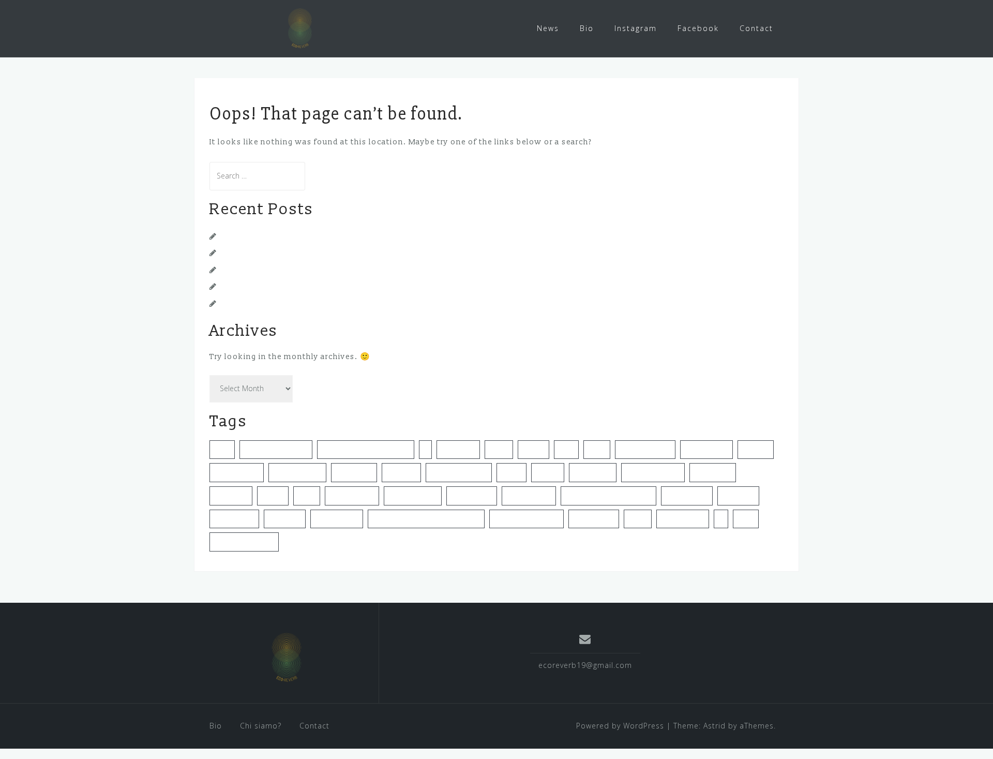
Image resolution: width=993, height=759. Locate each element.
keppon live (592, 472)
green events (706, 449)
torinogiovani (682, 519)
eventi (499, 449)
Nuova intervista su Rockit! (272, 270)
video (746, 519)
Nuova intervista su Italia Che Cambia (293, 286)
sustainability (336, 519)
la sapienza (713, 472)
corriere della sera (276, 449)
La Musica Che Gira (258, 303)
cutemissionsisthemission (365, 449)
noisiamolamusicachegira (608, 495)
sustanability (593, 519)
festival (533, 449)
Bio (587, 28)
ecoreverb (458, 449)
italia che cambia (459, 472)
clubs (222, 449)
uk (721, 519)
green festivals (297, 472)
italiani (511, 472)
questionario (687, 495)
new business (529, 495)
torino (638, 519)
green (596, 449)
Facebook (698, 28)
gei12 (566, 449)
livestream (231, 495)
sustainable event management (426, 519)
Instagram (635, 28)
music (306, 495)
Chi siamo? (260, 726)
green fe (756, 449)
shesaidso (738, 495)
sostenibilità (234, 519)
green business (645, 449)
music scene (471, 495)
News (548, 28)
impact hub (354, 472)
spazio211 (285, 519)
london (272, 495)
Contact (756, 28)
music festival (352, 495)
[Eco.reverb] (286, 657)
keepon (547, 472)
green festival (237, 472)
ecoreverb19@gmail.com (585, 665)
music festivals (413, 495)
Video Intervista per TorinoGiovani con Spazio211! (317, 236)
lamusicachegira (653, 472)
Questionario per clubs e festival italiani (298, 253)
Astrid (714, 726)
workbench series (244, 541)
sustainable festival (526, 519)
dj (425, 449)
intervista (401, 472)
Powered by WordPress (620, 726)
